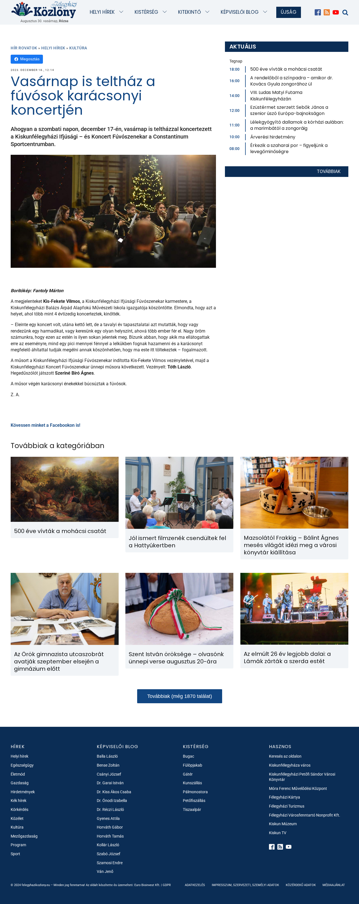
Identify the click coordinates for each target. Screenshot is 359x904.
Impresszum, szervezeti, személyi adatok (245, 885)
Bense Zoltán (108, 765)
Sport (15, 854)
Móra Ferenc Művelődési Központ (298, 788)
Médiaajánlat (334, 885)
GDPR (167, 885)
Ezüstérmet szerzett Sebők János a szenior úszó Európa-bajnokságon (289, 110)
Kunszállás (192, 783)
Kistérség (146, 12)
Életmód (18, 774)
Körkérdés (19, 809)
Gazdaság (20, 783)
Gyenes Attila (108, 818)
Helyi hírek (102, 12)
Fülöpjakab (192, 765)
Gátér (188, 774)
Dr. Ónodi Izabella (112, 800)
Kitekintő (189, 12)
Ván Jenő (105, 871)
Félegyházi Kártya (284, 797)
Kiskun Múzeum (283, 824)
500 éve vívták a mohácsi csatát (286, 69)
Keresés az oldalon (285, 756)
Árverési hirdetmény (272, 137)
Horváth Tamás (110, 836)
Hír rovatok (24, 48)
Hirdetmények (23, 792)
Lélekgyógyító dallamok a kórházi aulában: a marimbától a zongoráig (297, 125)
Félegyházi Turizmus (286, 806)
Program (18, 845)
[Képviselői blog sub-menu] (266, 12)
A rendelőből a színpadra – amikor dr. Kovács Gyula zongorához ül (291, 81)
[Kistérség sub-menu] (166, 12)
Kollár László (108, 845)
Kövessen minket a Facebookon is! (45, 425)
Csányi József (109, 774)
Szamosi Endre (110, 863)
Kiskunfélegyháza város (289, 765)
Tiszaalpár (192, 809)
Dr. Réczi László (110, 809)
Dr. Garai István (110, 783)
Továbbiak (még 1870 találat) (179, 696)
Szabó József (108, 854)
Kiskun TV (277, 833)
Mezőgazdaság (24, 836)
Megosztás (30, 59)
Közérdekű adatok (301, 885)
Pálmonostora (195, 792)
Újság (288, 12)
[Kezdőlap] (44, 9)
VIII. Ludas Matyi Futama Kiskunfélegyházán (276, 95)
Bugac (188, 756)
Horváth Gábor (110, 827)
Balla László (107, 756)
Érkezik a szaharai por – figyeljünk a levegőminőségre (289, 148)
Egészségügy (22, 765)
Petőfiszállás (194, 800)
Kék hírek (18, 800)
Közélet (17, 818)
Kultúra (78, 48)
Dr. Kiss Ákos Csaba (114, 792)
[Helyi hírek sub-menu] (122, 12)
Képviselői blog (240, 12)
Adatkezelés (195, 885)
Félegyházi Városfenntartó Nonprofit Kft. (304, 815)
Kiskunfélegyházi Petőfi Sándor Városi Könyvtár (302, 777)
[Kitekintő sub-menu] (208, 12)
